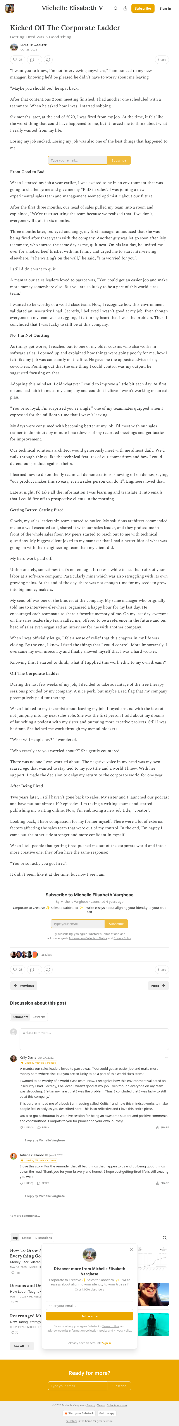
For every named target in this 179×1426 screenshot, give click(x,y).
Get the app (107, 1413)
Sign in (165, 8)
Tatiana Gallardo (32, 1155)
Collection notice (117, 1405)
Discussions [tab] (43, 1238)
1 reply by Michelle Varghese (45, 1140)
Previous (27, 985)
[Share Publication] (125, 8)
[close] (131, 1249)
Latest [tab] (26, 1238)
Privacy (90, 1405)
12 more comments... (25, 1216)
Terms (101, 1405)
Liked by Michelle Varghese (40, 1062)
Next (155, 985)
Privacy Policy (122, 1330)
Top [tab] (15, 1238)
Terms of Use (110, 1326)
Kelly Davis (28, 1057)
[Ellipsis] (166, 1057)
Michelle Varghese (34, 45)
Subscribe (143, 8)
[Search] (115, 8)
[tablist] (29, 1017)
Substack (71, 1421)
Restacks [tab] (39, 1017)
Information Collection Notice (88, 1330)
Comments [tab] (20, 1017)
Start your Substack (81, 1413)
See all (19, 1346)
